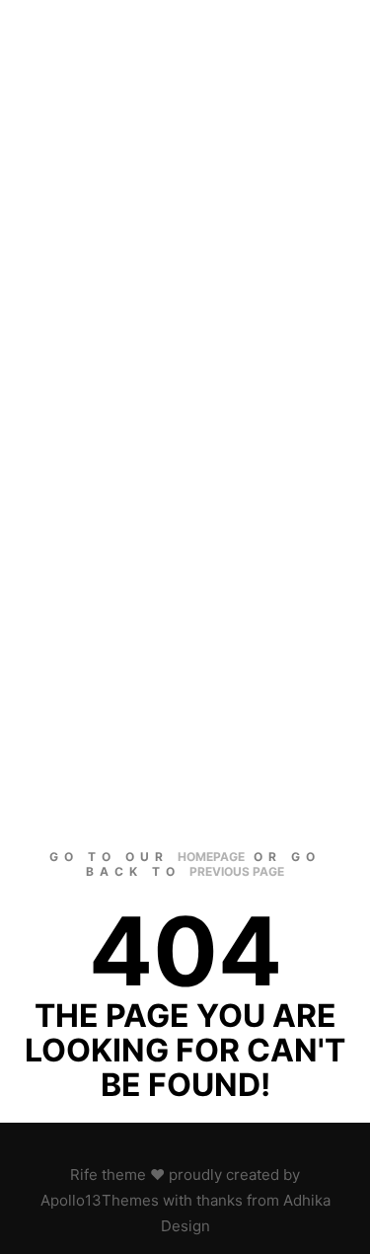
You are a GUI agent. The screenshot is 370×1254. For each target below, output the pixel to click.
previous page (236, 871)
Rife (84, 1174)
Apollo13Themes (99, 1200)
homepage (211, 856)
